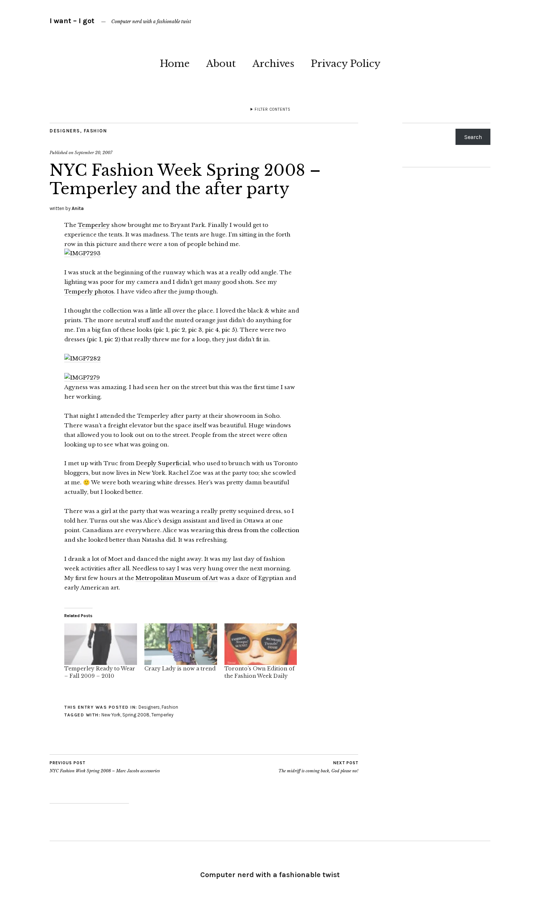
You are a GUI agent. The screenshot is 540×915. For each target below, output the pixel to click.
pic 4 (212, 329)
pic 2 (178, 329)
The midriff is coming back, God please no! (318, 767)
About (221, 64)
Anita (78, 208)
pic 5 (228, 329)
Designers (65, 130)
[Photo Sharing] (82, 253)
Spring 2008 (136, 715)
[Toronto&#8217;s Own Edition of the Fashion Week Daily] (260, 644)
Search (473, 136)
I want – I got (72, 21)
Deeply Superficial (163, 463)
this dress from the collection (257, 530)
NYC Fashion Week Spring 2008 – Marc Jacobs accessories (105, 767)
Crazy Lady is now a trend (180, 668)
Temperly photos (89, 291)
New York (110, 715)
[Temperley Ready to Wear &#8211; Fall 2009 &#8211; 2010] (100, 644)
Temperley (94, 224)
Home (175, 64)
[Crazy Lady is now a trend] (180, 644)
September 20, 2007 (93, 152)
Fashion (95, 130)
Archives (273, 64)
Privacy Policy (346, 64)
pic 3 (195, 329)
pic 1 (161, 329)
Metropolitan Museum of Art (177, 577)
